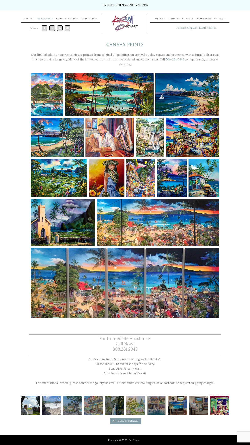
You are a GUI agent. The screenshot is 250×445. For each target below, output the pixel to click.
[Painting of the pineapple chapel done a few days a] (135, 405)
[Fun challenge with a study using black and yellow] (114, 405)
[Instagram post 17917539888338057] (51, 405)
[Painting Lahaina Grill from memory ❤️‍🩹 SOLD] (93, 405)
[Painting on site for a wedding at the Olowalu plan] (30, 405)
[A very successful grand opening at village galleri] (177, 405)
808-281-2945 (138, 5)
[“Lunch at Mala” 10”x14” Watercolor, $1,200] (72, 405)
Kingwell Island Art (125, 23)
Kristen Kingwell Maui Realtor (196, 27)
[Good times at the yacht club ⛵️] (156, 405)
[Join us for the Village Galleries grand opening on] (198, 405)
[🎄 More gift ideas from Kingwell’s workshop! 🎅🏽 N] (219, 405)
